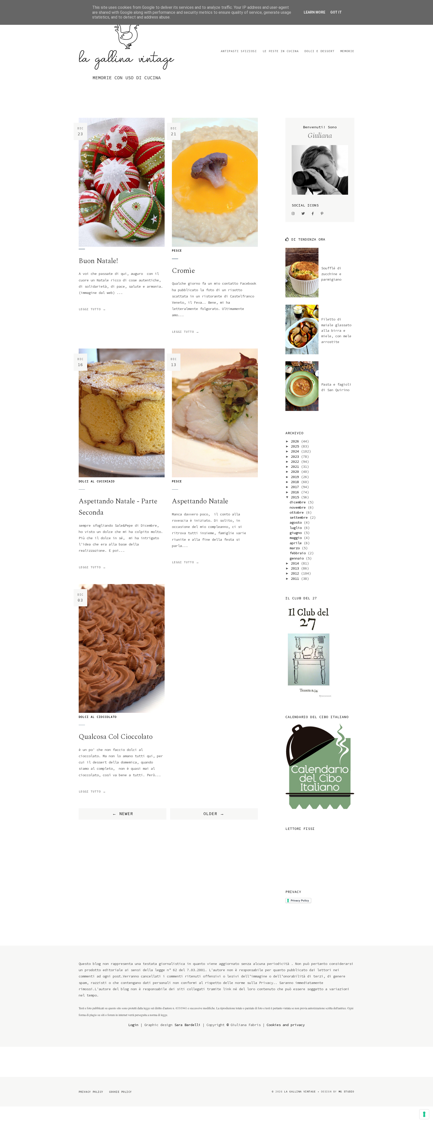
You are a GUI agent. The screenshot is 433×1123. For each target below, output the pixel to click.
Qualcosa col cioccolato (116, 736)
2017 (296, 487)
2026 (296, 441)
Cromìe (183, 270)
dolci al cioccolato (98, 717)
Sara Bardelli (187, 1025)
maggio (297, 537)
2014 (296, 563)
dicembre (299, 502)
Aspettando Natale (200, 501)
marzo (296, 548)
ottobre (298, 512)
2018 (296, 482)
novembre (299, 507)
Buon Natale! (98, 261)
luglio (297, 527)
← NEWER (122, 813)
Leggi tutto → (92, 309)
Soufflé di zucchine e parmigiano (331, 274)
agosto (297, 522)
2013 (296, 568)
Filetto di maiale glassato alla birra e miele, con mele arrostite (336, 330)
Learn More (314, 12)
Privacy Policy (91, 1091)
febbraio (299, 553)
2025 (296, 446)
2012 (296, 573)
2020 (296, 471)
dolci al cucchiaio (97, 481)
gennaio (298, 558)
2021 (296, 466)
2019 (296, 477)
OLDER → (213, 813)
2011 (296, 578)
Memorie (347, 51)
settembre (300, 517)
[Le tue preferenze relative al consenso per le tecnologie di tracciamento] (424, 1114)
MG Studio (346, 1091)
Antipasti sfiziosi (239, 51)
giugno (297, 532)
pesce (177, 250)
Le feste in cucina (281, 51)
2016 (296, 492)
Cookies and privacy (286, 1025)
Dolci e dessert (319, 51)
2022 (296, 461)
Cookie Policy (120, 1091)
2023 (296, 456)
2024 (296, 451)
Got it (336, 12)
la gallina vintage (300, 1091)
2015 (296, 497)
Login (133, 1025)
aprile (297, 543)
